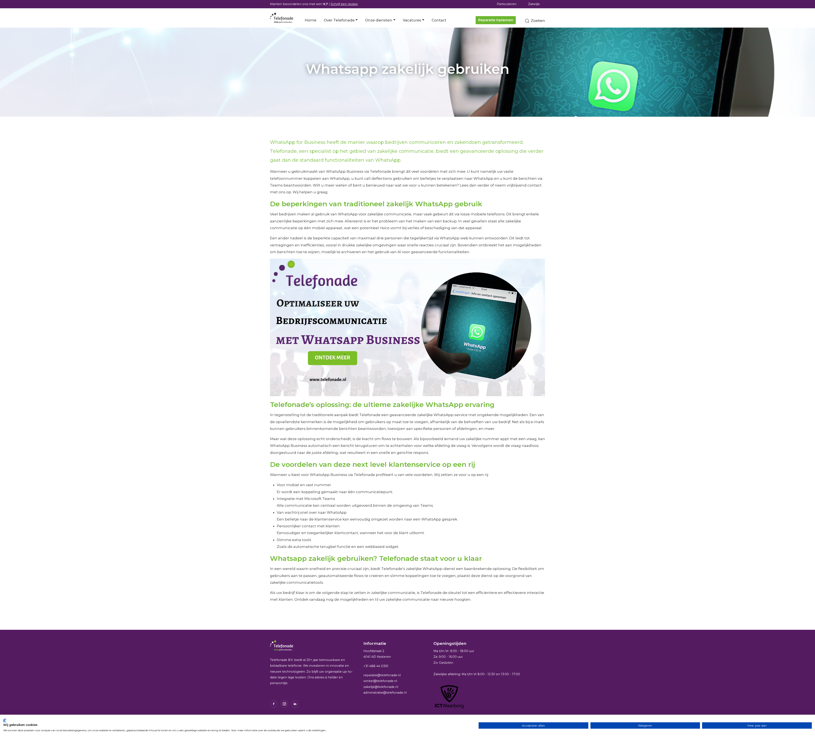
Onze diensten (378, 20)
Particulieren (506, 4)
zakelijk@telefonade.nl (380, 687)
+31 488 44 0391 (375, 666)
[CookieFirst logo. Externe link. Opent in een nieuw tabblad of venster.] (4, 721)
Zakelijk (534, 4)
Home (310, 20)
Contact (439, 20)
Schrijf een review (344, 4)
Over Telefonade (339, 20)
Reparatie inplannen (495, 20)
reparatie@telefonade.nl (382, 675)
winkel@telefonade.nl (380, 681)
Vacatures (412, 20)
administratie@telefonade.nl (385, 693)
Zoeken (537, 20)
